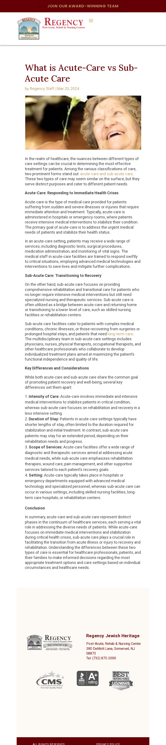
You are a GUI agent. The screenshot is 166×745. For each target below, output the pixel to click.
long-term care (120, 334)
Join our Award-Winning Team (82, 6)
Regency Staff (42, 88)
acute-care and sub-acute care (106, 174)
